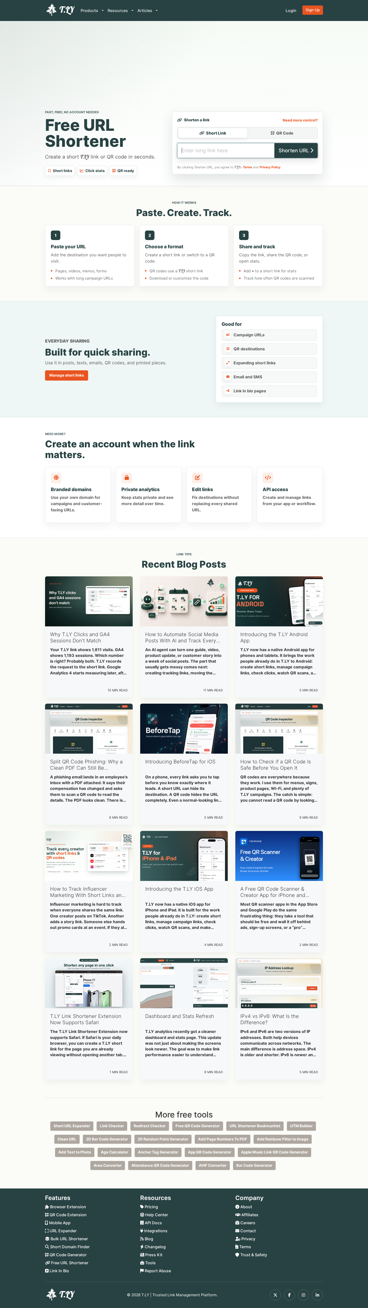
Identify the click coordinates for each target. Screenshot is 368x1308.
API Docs (153, 1222)
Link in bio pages (250, 390)
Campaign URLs (249, 334)
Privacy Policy (270, 167)
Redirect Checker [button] (150, 1125)
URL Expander (63, 1230)
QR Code (284, 133)
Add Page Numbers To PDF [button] (222, 1139)
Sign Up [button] (313, 10)
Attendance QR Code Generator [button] (160, 1165)
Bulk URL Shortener (69, 1238)
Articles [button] (145, 10)
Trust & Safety (253, 1254)
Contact (247, 1230)
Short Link (216, 133)
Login (291, 10)
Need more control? (300, 120)
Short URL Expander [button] (72, 1125)
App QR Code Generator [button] (209, 1152)
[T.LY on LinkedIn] (317, 1294)
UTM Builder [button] (301, 1125)
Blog (148, 1238)
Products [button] (90, 10)
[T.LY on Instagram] (303, 1294)
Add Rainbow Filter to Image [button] (282, 1139)
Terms (247, 167)
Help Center (156, 1214)
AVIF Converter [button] (213, 1165)
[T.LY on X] (275, 1294)
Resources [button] (118, 10)
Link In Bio (59, 1270)
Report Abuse (157, 1270)
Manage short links (66, 375)
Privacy (247, 1238)
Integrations (155, 1230)
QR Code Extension (68, 1214)
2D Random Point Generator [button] (163, 1139)
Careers (247, 1222)
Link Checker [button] (112, 1125)
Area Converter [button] (108, 1165)
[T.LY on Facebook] (289, 1294)
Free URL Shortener (69, 1262)
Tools (150, 1262)
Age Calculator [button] (114, 1152)
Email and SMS (248, 376)
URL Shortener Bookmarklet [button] (255, 1125)
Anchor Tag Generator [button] (158, 1152)
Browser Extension (67, 1206)
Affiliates (249, 1214)
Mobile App (59, 1222)
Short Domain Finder (69, 1246)
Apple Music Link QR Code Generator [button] (274, 1152)
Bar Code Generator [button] (254, 1165)
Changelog (155, 1246)
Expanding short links (255, 362)
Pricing (151, 1206)
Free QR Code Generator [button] (197, 1125)
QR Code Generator (68, 1254)
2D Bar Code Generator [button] (107, 1139)
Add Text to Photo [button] (74, 1152)
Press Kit (153, 1254)
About (245, 1206)
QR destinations (249, 348)
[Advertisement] (184, 67)
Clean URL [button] (67, 1139)
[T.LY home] (60, 10)
